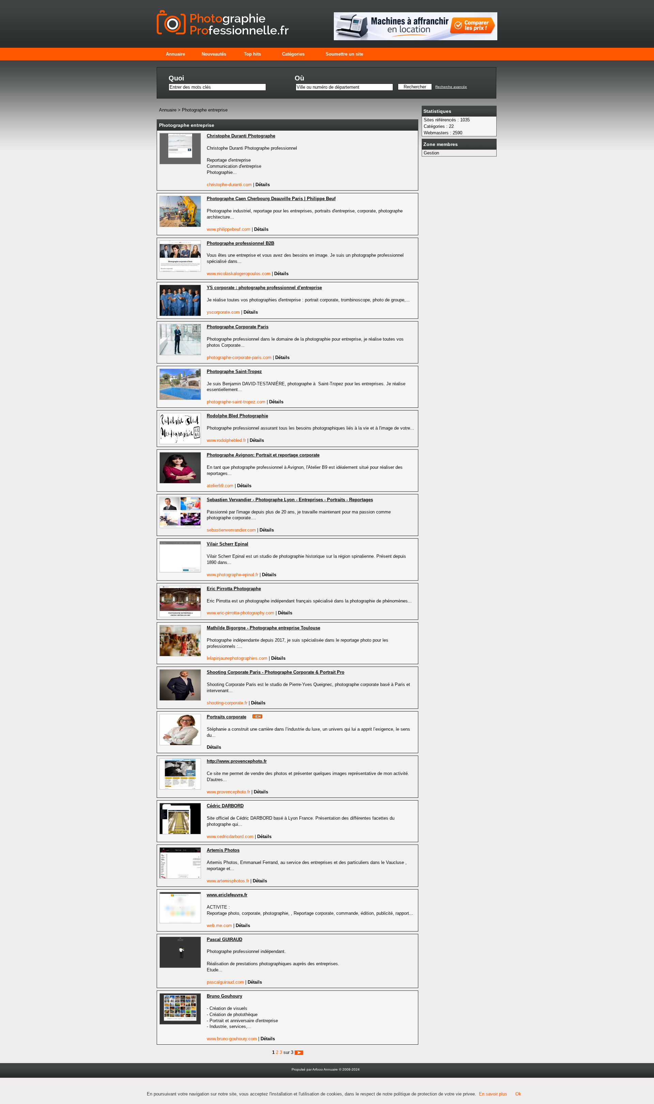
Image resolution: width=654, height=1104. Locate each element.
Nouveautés (214, 54)
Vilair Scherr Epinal (227, 544)
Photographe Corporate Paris (237, 326)
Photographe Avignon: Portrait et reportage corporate (263, 455)
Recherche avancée (451, 87)
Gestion (431, 152)
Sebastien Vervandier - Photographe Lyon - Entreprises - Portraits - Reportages (290, 499)
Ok (518, 1093)
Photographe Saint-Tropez (234, 371)
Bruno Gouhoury (224, 996)
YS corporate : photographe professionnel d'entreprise (264, 287)
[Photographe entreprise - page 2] (299, 1052)
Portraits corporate (226, 716)
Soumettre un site (344, 54)
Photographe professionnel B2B (240, 243)
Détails (262, 184)
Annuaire (175, 54)
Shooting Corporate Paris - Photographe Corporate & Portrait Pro (275, 672)
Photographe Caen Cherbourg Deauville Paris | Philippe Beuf (271, 198)
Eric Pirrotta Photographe (234, 588)
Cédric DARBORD (225, 805)
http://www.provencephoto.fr (237, 761)
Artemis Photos (223, 850)
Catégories (293, 54)
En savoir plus (493, 1093)
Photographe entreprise (205, 110)
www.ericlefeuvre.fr (227, 894)
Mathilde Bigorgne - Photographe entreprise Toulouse (263, 627)
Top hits (252, 54)
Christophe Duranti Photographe (241, 135)
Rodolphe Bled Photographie (237, 415)
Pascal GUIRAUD (224, 939)
